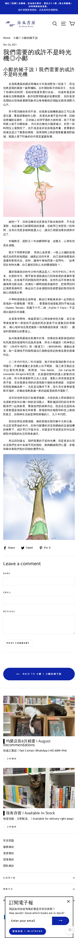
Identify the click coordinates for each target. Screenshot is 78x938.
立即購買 (12, 827)
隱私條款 (8, 865)
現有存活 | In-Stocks (27, 931)
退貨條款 (8, 853)
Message (9, 611)
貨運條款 (8, 859)
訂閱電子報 (9, 878)
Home (6, 38)
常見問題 (8, 840)
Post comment (18, 643)
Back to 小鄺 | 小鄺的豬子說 (42, 674)
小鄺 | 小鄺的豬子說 (25, 38)
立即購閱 (12, 759)
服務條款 (8, 847)
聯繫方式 (8, 889)
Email (7, 592)
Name (6, 573)
